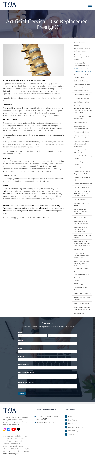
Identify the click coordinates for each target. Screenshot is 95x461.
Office (70, 416)
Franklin (6, 443)
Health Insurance (27, 364)
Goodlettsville (8, 438)
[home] (10, 409)
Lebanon (17, 438)
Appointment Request (75, 427)
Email (23, 340)
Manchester (7, 446)
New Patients (72, 420)
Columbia (22, 436)
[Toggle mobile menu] (90, 5)
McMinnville (7, 451)
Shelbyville (16, 451)
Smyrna (10, 441)
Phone (23, 348)
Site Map (71, 434)
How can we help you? (28, 372)
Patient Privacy (73, 431)
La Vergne (25, 449)
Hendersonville (15, 443)
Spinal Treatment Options (80, 44)
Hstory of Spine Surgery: (29, 382)
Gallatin (18, 449)
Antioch (15, 436)
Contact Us (72, 424)
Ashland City (18, 441)
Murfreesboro (18, 446)
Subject (23, 356)
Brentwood (10, 449)
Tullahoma (25, 451)
